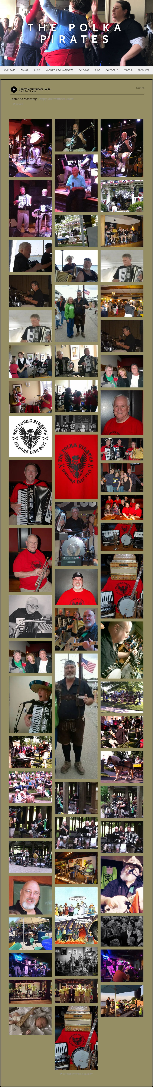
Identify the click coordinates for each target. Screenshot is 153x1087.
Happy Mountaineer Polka (55, 98)
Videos (128, 70)
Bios (97, 70)
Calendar (84, 70)
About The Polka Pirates (59, 70)
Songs (24, 70)
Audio (37, 70)
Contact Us (112, 70)
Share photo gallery (78, 1074)
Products (143, 70)
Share (19, 104)
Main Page (9, 70)
